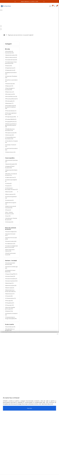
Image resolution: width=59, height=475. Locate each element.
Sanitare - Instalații (11, 260)
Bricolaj (7, 49)
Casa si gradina (9, 158)
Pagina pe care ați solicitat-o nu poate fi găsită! (20, 35)
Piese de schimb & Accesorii (10, 228)
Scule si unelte (9, 324)
